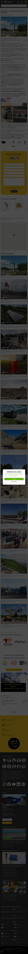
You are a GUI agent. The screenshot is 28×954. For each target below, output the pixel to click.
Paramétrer (14, 481)
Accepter (14, 479)
